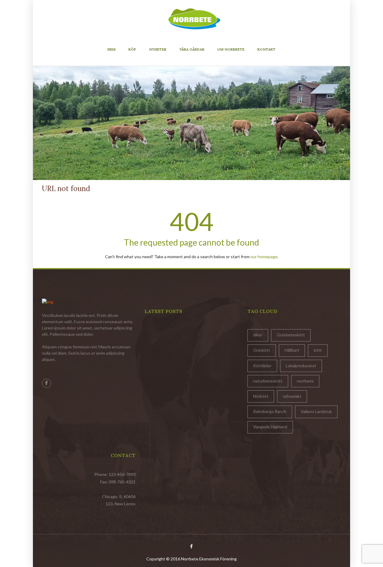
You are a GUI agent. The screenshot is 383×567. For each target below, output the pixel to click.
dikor (257, 334)
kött (318, 350)
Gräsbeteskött (291, 334)
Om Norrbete (230, 49)
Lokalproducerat (301, 365)
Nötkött (260, 396)
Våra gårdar (192, 49)
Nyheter (157, 49)
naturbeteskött (267, 380)
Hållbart (292, 350)
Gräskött (261, 350)
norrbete (305, 380)
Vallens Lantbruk (316, 411)
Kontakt (266, 49)
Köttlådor (262, 365)
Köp (132, 49)
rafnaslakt (292, 396)
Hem (111, 49)
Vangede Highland (270, 426)
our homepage (263, 256)
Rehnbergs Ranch (269, 411)
